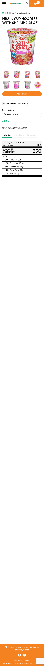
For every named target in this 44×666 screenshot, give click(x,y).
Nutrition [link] (7, 135)
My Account (10, 647)
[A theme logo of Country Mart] (15, 2)
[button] (6, 75)
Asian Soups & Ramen (25, 13)
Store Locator (22, 647)
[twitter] (24, 655)
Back (6, 13)
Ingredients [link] (19, 135)
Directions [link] (31, 135)
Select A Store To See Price (15, 103)
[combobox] (22, 114)
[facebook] (19, 655)
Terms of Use (18, 663)
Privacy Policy (7, 663)
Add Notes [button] (7, 121)
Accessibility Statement (32, 663)
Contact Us (34, 647)
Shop (12, 13)
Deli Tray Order (22, 650)
